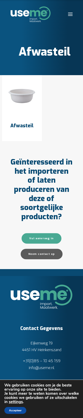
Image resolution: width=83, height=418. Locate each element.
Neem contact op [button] (41, 254)
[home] (41, 296)
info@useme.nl (41, 367)
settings (16, 402)
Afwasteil (21, 125)
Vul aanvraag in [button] (41, 238)
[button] (70, 14)
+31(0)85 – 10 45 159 (41, 361)
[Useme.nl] (30, 14)
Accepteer (15, 410)
